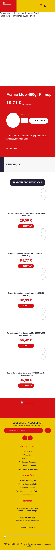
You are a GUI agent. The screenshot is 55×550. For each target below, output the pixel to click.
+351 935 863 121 (27, 519)
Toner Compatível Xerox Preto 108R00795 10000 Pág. (26, 254)
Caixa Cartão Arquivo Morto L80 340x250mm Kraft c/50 (26, 214)
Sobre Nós (27, 451)
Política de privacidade (27, 484)
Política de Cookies (27, 488)
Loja (8, 16)
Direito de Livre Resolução (27, 469)
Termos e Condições (27, 480)
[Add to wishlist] (43, 190)
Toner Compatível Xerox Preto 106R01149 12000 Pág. (26, 294)
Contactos (27, 455)
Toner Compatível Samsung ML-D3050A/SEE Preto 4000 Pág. (26, 334)
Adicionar (40, 121)
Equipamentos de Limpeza (12, 13)
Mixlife (29, 546)
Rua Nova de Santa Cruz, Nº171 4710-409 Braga (27, 509)
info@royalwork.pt (27, 527)
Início (2, 16)
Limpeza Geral (32, 13)
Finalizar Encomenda (27, 466)
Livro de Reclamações (28, 495)
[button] (26, 226)
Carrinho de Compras (27, 462)
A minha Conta (28, 458)
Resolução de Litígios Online (27, 491)
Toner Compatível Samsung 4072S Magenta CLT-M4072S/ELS (26, 374)
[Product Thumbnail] (10, 30)
